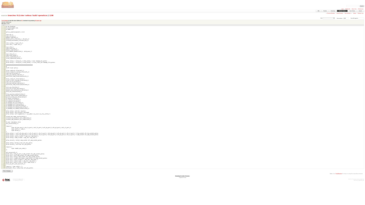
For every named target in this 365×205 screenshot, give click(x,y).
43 (4, 84)
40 (4, 80)
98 (4, 160)
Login (342, 8)
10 (4, 38)
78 (4, 133)
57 (4, 104)
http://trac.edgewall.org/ (359, 180)
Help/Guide (347, 8)
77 (4, 131)
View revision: (340, 18)
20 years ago (38, 20)
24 (4, 58)
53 (4, 98)
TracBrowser (338, 173)
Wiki (318, 10)
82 (4, 138)
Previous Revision (331, 13)
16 (4, 47)
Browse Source (342, 10)
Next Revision (348, 13)
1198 (51, 15)
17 (4, 48)
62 (4, 111)
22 (4, 55)
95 (4, 156)
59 (4, 106)
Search (360, 10)
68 (4, 119)
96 (4, 158)
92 (4, 152)
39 (4, 78)
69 (4, 120)
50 (4, 94)
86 (4, 144)
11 (4, 40)
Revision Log (360, 13)
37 (4, 76)
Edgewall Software (19, 180)
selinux (28, 15)
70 (4, 122)
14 (4, 44)
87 (4, 145)
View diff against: (354, 18)
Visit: (321, 18)
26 (4, 60)
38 (4, 77)
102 (4, 166)
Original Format (182, 177)
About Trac (354, 8)
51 (4, 95)
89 (4, 148)
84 (4, 141)
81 (4, 137)
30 (4, 66)
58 (4, 105)
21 (4, 53)
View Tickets (352, 10)
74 (4, 127)
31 (4, 67)
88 (4, 146)
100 (4, 163)
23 (4, 56)
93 (4, 153)
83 (4, 140)
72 (4, 124)
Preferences (360, 8)
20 (4, 52)
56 (4, 102)
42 (4, 83)
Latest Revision (339, 13)
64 (4, 113)
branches (12, 15)
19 (4, 51)
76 (4, 130)
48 (4, 91)
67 (4, 117)
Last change (5, 20)
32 (4, 69)
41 (4, 81)
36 (4, 74)
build (35, 15)
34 (4, 71)
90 (4, 149)
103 (4, 167)
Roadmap (333, 10)
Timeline (325, 10)
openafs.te (42, 15)
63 (4, 112)
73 (4, 126)
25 (4, 59)
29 (4, 64)
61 (4, 109)
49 (4, 92)
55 (4, 101)
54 (4, 99)
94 (4, 155)
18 (4, 49)
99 (4, 162)
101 (4, 165)
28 (4, 63)
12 (4, 41)
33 (4, 70)
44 (4, 85)
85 (4, 142)
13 (4, 42)
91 (4, 151)
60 (4, 108)
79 (4, 134)
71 (4, 123)
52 (4, 96)
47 (4, 90)
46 (4, 88)
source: (4, 15)
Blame (354, 13)
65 (4, 115)
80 (4, 136)
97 (22, 20)
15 (4, 45)
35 (4, 73)
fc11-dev (20, 15)
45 (4, 87)
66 (4, 116)
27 (4, 62)
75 (4, 128)
